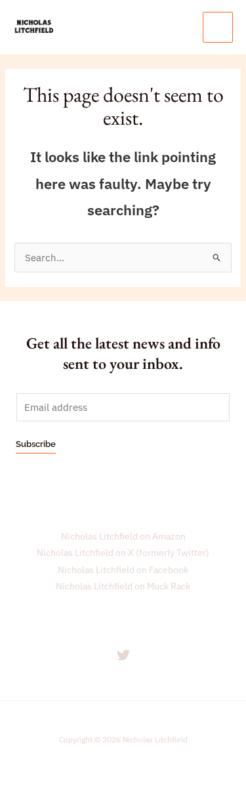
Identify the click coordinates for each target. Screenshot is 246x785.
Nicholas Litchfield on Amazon (123, 536)
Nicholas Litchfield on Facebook (123, 570)
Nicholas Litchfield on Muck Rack (123, 586)
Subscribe (36, 444)
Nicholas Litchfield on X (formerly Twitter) (123, 553)
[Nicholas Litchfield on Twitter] (123, 655)
